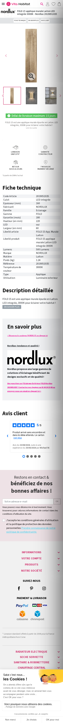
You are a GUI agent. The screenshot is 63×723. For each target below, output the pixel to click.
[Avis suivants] (55, 436)
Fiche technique (20, 21)
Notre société (31, 571)
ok (57, 501)
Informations (31, 552)
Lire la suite (31, 128)
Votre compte (31, 558)
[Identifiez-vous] (47, 4)
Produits (31, 565)
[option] (12, 96)
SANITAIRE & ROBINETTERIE (31, 662)
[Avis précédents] (7, 436)
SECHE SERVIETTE (31, 657)
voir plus (17, 438)
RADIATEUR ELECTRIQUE (31, 652)
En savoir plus (33, 21)
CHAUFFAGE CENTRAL (31, 668)
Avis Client (45, 21)
